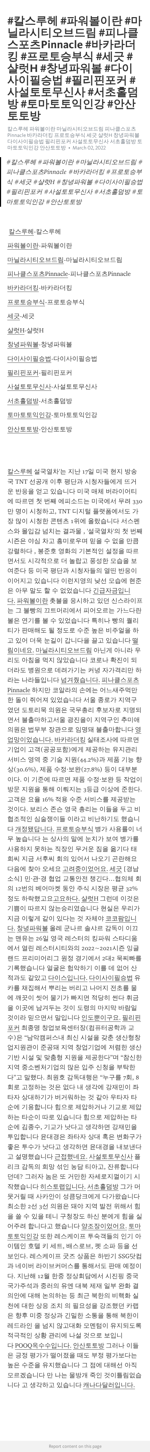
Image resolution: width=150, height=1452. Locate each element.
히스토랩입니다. (63, 1186)
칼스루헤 (21, 231)
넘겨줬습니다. (80, 680)
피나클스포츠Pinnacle (37, 274)
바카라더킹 (23, 288)
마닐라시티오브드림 (35, 260)
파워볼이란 (23, 245)
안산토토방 (23, 429)
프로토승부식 (26, 302)
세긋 (13, 316)
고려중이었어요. (85, 869)
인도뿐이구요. (101, 1017)
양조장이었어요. (104, 1226)
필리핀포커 (23, 372)
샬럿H (15, 330)
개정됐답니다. (34, 829)
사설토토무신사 (29, 386)
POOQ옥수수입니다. (43, 1345)
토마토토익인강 (29, 415)
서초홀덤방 (23, 401)
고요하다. (66, 898)
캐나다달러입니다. (109, 1385)
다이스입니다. (68, 978)
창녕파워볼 (23, 344)
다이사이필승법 (29, 358)
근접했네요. (71, 1156)
